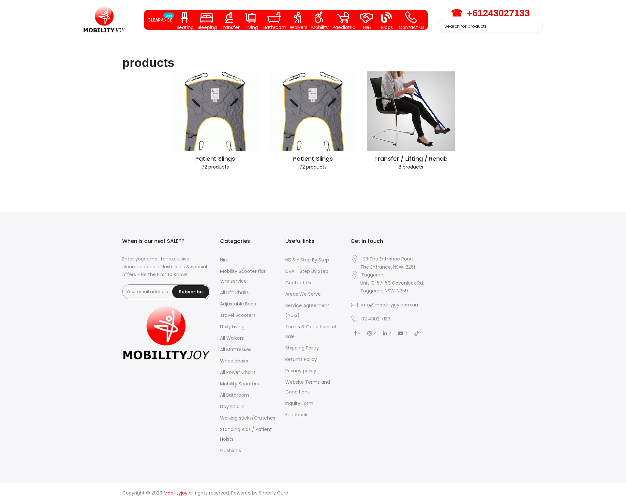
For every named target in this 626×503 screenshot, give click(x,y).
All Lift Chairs (234, 292)
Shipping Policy (302, 348)
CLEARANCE (159, 18)
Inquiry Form (299, 403)
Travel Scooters (238, 315)
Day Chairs (232, 406)
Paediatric (344, 27)
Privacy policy (300, 370)
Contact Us (412, 27)
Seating (185, 27)
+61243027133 (490, 13)
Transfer (230, 27)
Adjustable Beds (238, 304)
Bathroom (274, 27)
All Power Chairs (238, 372)
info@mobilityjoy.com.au (389, 305)
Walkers (298, 27)
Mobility (320, 27)
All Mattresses (235, 349)
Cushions (230, 450)
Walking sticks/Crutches (247, 418)
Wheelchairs (234, 361)
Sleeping (207, 27)
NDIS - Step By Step (307, 260)
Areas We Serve (303, 294)
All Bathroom (234, 395)
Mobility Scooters (239, 383)
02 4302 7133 (375, 319)
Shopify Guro (273, 493)
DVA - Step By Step (306, 271)
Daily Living (232, 326)
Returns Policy (301, 359)
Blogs (387, 27)
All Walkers (232, 338)
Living (252, 27)
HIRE (367, 27)
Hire (224, 260)
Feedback (296, 414)
